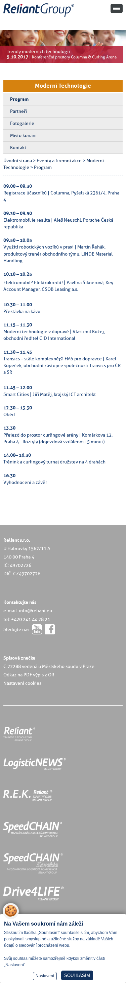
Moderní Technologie (63, 85)
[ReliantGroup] (39, 17)
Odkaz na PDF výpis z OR (28, 675)
